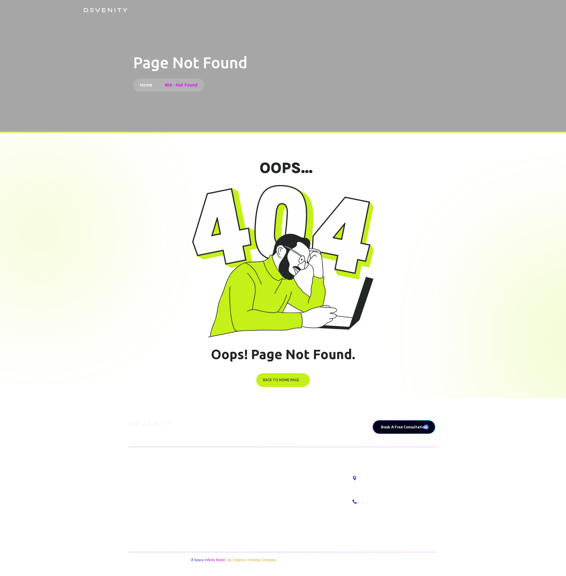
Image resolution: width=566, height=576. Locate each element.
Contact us (138, 526)
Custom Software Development (270, 514)
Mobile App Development (264, 481)
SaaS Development (258, 492)
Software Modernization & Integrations (276, 526)
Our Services (140, 503)
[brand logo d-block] (105, 10)
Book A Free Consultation (404, 427)
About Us (137, 492)
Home (147, 84)
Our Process (140, 514)
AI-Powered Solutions (261, 503)
